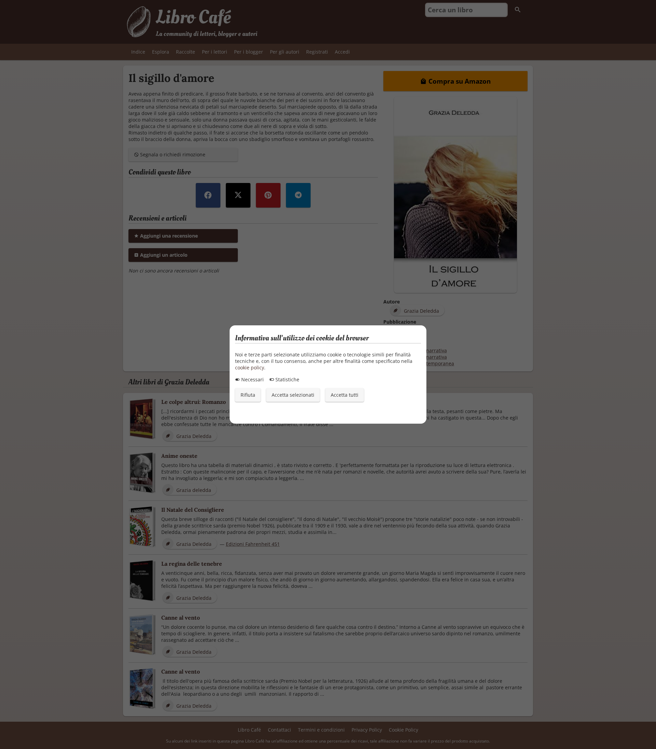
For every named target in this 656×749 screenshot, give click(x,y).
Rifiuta (248, 395)
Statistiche (286, 379)
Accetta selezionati (293, 395)
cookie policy (249, 367)
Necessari (252, 379)
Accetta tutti (344, 395)
